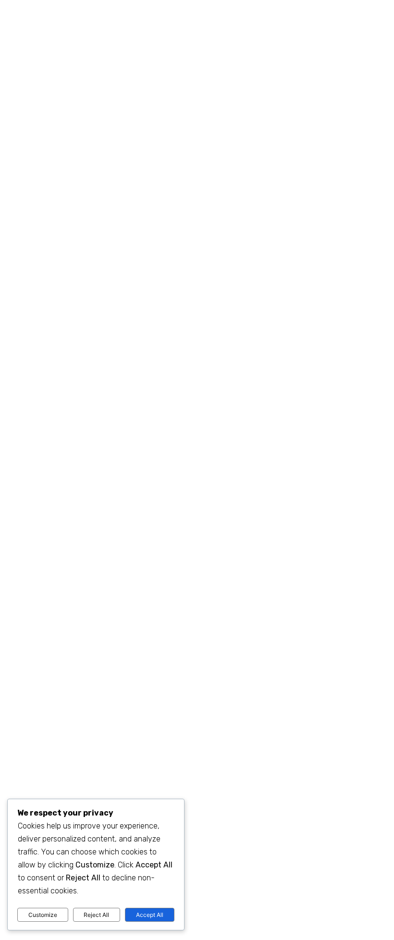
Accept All (149, 914)
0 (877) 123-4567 (153, 8)
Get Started (203, 301)
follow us (338, 8)
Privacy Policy (276, 891)
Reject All (96, 914)
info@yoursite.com (251, 8)
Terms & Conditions (329, 891)
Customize (42, 914)
